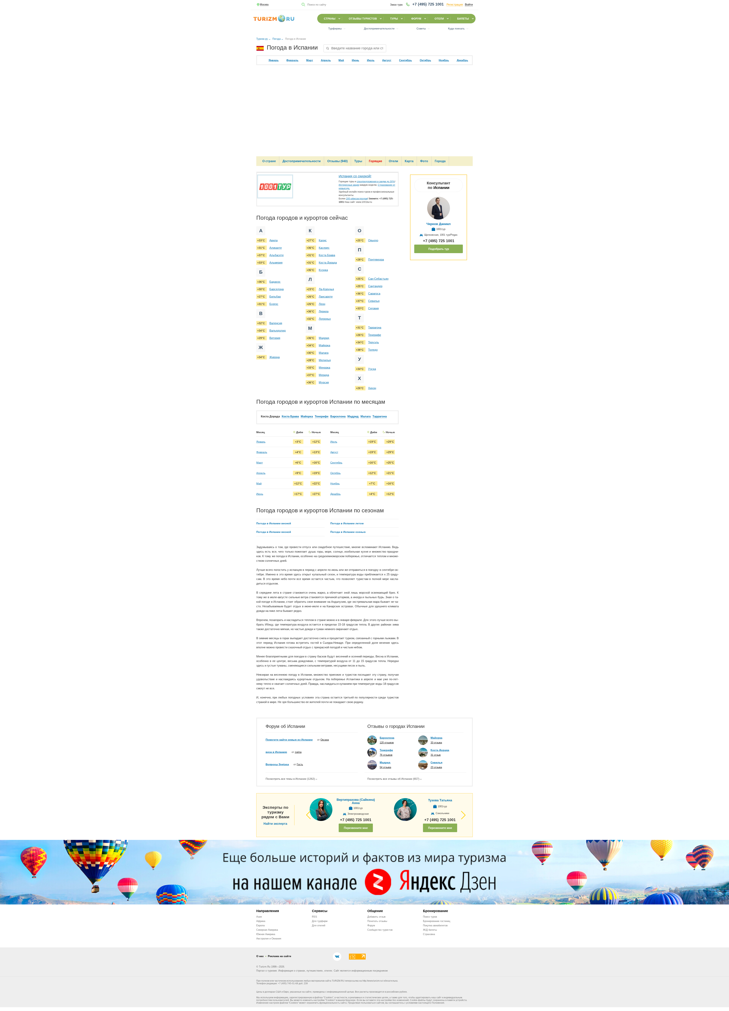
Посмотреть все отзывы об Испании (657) (394, 778)
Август (386, 60)
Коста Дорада (328, 262)
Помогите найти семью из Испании (289, 739)
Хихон (372, 388)
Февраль (292, 60)
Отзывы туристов (363, 18)
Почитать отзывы (377, 921)
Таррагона (374, 327)
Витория (274, 338)
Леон (322, 304)
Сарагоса (374, 293)
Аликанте (275, 247)
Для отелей (318, 925)
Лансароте (326, 296)
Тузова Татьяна (440, 800)
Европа (260, 925)
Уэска (372, 368)
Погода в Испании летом (347, 523)
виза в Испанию (276, 752)
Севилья (373, 301)
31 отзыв (436, 755)
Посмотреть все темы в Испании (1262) (292, 778)
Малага (323, 352)
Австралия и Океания (268, 938)
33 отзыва (436, 742)
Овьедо (373, 240)
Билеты (463, 18)
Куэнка (323, 270)
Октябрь (425, 60)
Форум (416, 18)
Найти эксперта (275, 823)
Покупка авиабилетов (435, 925)
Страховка (429, 934)
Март (309, 60)
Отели (439, 18)
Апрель (326, 60)
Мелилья (325, 360)
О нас (260, 956)
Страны (329, 18)
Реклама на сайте (279, 956)
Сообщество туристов (380, 929)
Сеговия (373, 308)
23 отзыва (436, 767)
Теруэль (373, 342)
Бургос (273, 304)
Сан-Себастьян (378, 278)
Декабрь (462, 60)
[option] (290, 463)
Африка (260, 921)
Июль (371, 60)
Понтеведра (376, 259)
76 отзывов (386, 755)
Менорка (324, 367)
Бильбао (275, 296)
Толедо (373, 349)
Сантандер (375, 286)
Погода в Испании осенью (348, 532)
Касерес (324, 247)
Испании (441, 188)
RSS (314, 916)
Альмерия (275, 262)
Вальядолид (277, 330)
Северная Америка (267, 929)
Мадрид (324, 338)
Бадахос (275, 281)
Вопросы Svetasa (277, 764)
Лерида (323, 311)
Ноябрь (444, 60)
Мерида (324, 375)
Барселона (276, 289)
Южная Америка (265, 934)
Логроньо (325, 318)
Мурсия (324, 382)
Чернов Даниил (438, 224)
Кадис (323, 240)
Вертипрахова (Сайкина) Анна (356, 801)
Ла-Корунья (326, 289)
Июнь (355, 60)
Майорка (324, 345)
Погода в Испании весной (273, 523)
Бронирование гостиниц (436, 921)
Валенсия (275, 323)
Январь (274, 60)
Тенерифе (374, 334)
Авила (273, 240)
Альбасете (276, 255)
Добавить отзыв (376, 916)
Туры (394, 18)
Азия (259, 916)
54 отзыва (385, 767)
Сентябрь (405, 60)
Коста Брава (327, 255)
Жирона (274, 357)
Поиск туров (430, 916)
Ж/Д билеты (430, 929)
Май (341, 60)
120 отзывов (387, 742)
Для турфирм (319, 921)
